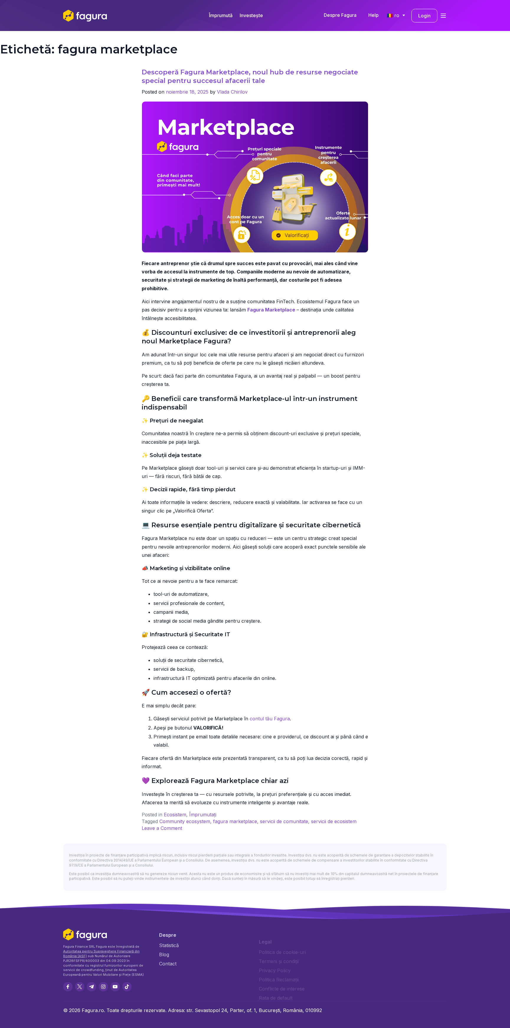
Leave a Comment (162, 828)
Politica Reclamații (279, 980)
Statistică (169, 945)
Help (373, 15)
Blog (164, 954)
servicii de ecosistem (334, 821)
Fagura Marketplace (271, 310)
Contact (167, 964)
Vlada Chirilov (232, 92)
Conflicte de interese (282, 989)
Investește (251, 15)
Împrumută (221, 15)
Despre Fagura (340, 15)
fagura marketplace (235, 821)
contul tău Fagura (270, 719)
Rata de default (275, 998)
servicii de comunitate (284, 821)
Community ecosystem (184, 821)
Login (424, 16)
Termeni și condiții (279, 961)
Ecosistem (175, 814)
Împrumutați (202, 814)
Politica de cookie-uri (282, 952)
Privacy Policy (275, 970)
